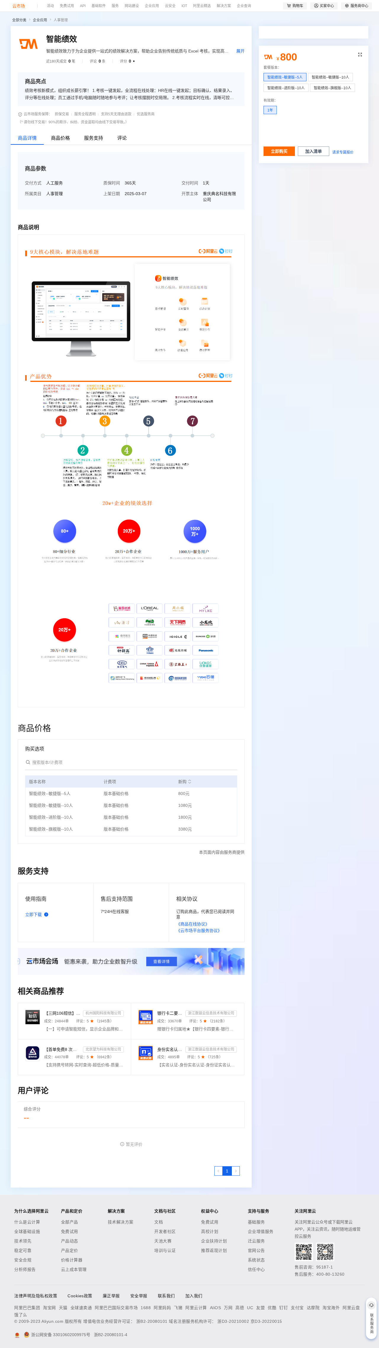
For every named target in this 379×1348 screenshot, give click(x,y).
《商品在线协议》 (192, 924)
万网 (228, 1307)
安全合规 (22, 1260)
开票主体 (190, 193)
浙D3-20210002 (233, 1321)
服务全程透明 (85, 114)
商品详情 (27, 138)
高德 (239, 1307)
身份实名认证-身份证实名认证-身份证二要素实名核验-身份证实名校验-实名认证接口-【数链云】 (170, 1049)
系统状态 (256, 1260)
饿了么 (20, 1314)
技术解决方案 (121, 1222)
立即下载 (33, 914)
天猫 (63, 1307)
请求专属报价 (343, 152)
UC (250, 1307)
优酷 (272, 1307)
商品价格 (60, 138)
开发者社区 (165, 1231)
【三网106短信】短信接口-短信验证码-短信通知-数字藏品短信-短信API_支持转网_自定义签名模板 (62, 1013)
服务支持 (93, 138)
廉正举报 (111, 1295)
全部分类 (19, 20)
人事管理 (61, 20)
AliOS (215, 1307)
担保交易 (62, 114)
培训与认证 (165, 1250)
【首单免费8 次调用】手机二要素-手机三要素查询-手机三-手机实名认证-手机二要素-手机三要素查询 (62, 1049)
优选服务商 (146, 114)
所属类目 (33, 193)
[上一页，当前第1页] (218, 1171)
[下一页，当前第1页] (236, 1171)
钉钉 (283, 1307)
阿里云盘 (351, 1307)
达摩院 (313, 1307)
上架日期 (111, 193)
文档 (158, 1222)
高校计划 (209, 1231)
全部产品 (69, 1222)
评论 (122, 138)
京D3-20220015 (266, 1321)
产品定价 (69, 1250)
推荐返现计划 (214, 1250)
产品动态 (69, 1241)
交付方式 (33, 183)
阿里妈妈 (162, 1307)
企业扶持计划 (214, 1241)
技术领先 (22, 1241)
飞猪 (178, 1307)
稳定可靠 (22, 1250)
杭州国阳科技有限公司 (103, 1013)
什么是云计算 (27, 1222)
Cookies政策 (80, 1295)
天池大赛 (162, 1241)
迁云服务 (256, 1241)
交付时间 (190, 183)
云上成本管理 (74, 1269)
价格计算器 (72, 1260)
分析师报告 (25, 1269)
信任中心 (256, 1269)
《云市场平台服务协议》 (199, 930)
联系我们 (166, 1295)
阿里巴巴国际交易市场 (116, 1307)
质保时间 (111, 183)
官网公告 (256, 1250)
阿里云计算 (196, 1307)
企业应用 (40, 20)
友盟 (260, 1307)
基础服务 (256, 1222)
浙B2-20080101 (152, 1321)
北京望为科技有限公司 (103, 1049)
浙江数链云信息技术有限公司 (211, 1013)
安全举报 (138, 1295)
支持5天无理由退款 (116, 114)
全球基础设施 (27, 1231)
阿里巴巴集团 (27, 1307)
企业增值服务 (261, 1231)
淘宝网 (49, 1307)
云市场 (18, 6)
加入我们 (194, 1295)
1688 (146, 1307)
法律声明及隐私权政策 (35, 1295)
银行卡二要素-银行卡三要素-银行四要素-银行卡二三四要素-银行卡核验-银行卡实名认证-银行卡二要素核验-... (170, 1013)
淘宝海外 (331, 1307)
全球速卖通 (81, 1307)
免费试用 (69, 1231)
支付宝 (297, 1307)
